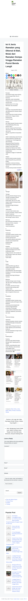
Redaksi (8, 502)
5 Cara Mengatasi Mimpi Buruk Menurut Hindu (17, 534)
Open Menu (15, 36)
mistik (7, 410)
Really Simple (16, 598)
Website (6, 473)
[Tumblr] (14, 78)
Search (7, 490)
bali (12, 409)
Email (6, 468)
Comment (6, 446)
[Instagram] (11, 78)
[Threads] (18, 75)
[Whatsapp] (14, 75)
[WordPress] (20, 75)
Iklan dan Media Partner (11, 499)
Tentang (8, 504)
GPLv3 (25, 598)
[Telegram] (7, 78)
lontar (18, 409)
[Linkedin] (11, 75)
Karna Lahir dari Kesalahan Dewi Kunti (16, 528)
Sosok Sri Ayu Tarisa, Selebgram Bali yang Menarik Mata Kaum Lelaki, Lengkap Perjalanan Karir (14, 541)
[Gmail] (9, 78)
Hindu (15, 409)
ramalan (18, 410)
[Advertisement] (14, 21)
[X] (9, 75)
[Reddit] (16, 75)
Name (6, 462)
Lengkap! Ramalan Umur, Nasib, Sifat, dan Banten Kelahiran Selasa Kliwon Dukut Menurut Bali (14, 559)
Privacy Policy (9, 501)
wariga (7, 412)
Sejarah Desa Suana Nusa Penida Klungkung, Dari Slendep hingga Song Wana (14, 550)
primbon (14, 410)
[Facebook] (7, 75)
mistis (10, 410)
